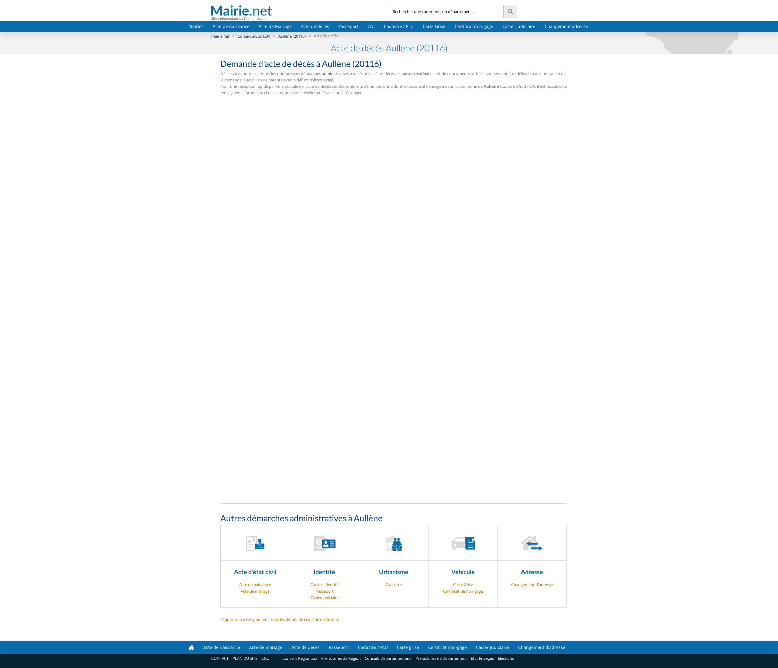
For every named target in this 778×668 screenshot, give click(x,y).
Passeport (348, 26)
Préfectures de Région (341, 658)
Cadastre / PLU (399, 26)
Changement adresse (566, 26)
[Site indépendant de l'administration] (300, 10)
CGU (265, 658)
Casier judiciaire (518, 26)
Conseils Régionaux (299, 658)
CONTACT (220, 658)
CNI (371, 26)
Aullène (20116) (292, 36)
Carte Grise (434, 26)
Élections (506, 658)
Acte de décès (315, 26)
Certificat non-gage (474, 26)
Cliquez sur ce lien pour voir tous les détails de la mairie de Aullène (279, 619)
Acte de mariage (255, 591)
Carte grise (408, 647)
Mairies (196, 26)
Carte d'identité (325, 584)
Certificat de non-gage (463, 591)
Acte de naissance (231, 26)
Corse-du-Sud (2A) (254, 36)
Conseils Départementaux (388, 658)
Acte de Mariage (275, 26)
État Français (482, 658)
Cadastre (394, 584)
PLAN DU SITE (244, 658)
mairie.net (220, 36)
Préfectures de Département (441, 658)
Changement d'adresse (532, 584)
